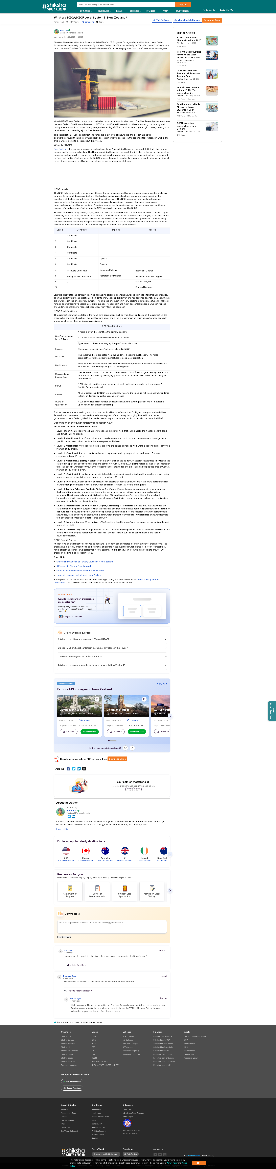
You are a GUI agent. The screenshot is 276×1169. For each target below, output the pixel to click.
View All (161, 684)
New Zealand (60, 149)
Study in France (67, 1054)
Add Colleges (128, 1117)
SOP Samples (189, 1044)
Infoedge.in (96, 1110)
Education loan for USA (162, 1054)
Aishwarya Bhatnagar (184, 60)
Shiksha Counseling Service (195, 1036)
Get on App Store (74, 1088)
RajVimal (64, 30)
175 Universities (85, 860)
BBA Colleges (128, 1047)
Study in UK (65, 1047)
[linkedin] (73, 816)
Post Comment (64, 937)
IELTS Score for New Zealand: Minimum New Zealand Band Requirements (188, 73)
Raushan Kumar (182, 79)
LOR (186, 1047)
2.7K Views (181, 135)
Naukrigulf (96, 1120)
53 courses (84, 720)
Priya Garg (180, 43)
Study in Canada (67, 1040)
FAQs (63, 1124)
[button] (162, 20)
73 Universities (164, 860)
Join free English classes (187, 20)
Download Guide (212, 20)
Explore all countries (69, 1065)
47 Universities (144, 860)
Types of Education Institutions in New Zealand (78, 575)
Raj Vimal (72, 810)
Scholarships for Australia (163, 1047)
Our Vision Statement (69, 1131)
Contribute (128, 1149)
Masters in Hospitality (131, 1051)
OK (199, 1163)
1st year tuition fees (67, 725)
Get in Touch (98, 1149)
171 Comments (191, 116)
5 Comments (191, 99)
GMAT (94, 1036)
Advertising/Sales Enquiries (133, 1113)
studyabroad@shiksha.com (107, 1154)
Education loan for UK (161, 1065)
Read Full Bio (62, 829)
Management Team (68, 1113)
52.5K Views (181, 47)
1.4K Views (181, 82)
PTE (93, 1051)
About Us (64, 1110)
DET (93, 1047)
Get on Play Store (73, 1082)
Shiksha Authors (67, 1120)
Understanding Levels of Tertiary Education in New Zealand (84, 561)
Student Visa (189, 1054)
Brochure (70, 731)
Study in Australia (68, 1044)
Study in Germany (68, 1062)
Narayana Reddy (70, 976)
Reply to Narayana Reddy (79, 990)
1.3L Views (181, 116)
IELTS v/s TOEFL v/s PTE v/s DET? (105, 1065)
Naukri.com (96, 1113)
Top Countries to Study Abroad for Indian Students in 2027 (188, 107)
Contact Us (210, 10)
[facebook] (155, 1154)
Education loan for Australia (164, 1062)
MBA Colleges (128, 1036)
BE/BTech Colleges (130, 1044)
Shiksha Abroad (98, 1135)
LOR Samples (189, 1051)
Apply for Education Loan (163, 1036)
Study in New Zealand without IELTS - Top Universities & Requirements (188, 90)
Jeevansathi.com (98, 1127)
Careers (64, 1117)
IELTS (94, 1044)
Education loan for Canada (163, 1058)
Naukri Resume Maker (100, 1117)
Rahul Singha (75, 999)
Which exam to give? (100, 1062)
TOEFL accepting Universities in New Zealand (186, 126)
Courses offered (66, 720)
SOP (186, 1040)
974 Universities (105, 860)
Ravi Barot (68, 950)
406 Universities (125, 860)
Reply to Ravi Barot (77, 965)
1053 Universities (66, 860)
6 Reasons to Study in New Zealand (73, 566)
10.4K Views (181, 66)
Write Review (132, 1154)
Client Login (127, 1110)
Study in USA (66, 1036)
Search (183, 4)
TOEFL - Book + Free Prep (272, 711)
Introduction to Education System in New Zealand (80, 570)
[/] (55, 1022)
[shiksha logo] (73, 1152)
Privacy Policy (172, 1163)
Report (162, 950)
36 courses (132, 720)
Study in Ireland (67, 1058)
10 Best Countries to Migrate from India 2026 (189, 39)
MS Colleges (128, 1040)
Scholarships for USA (161, 1040)
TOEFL (94, 1058)
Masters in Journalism (131, 1054)
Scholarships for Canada (163, 1044)
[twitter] (69, 816)
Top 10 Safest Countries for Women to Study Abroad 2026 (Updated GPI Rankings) (189, 55)
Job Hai (95, 1138)
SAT (93, 1054)
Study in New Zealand (69, 1051)
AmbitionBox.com (99, 1131)
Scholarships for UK (161, 1051)
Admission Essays (191, 1058)
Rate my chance (89, 731)
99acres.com (97, 1124)
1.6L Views (181, 99)
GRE (94, 1040)
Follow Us (158, 1149)
